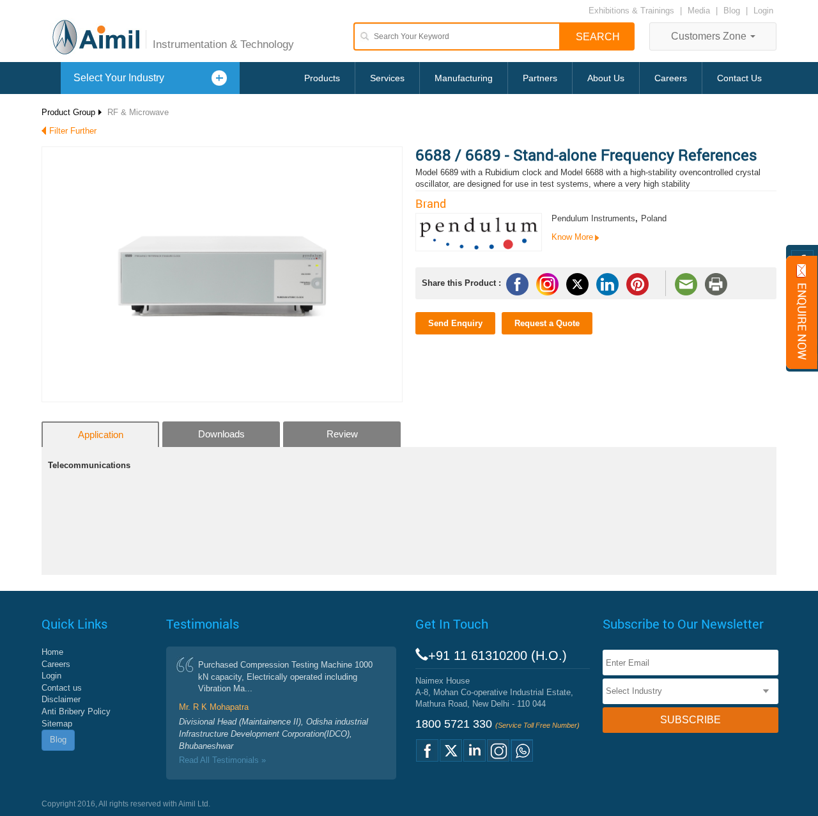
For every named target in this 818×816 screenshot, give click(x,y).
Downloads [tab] (221, 433)
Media (700, 10)
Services (387, 78)
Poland (654, 218)
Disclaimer (61, 699)
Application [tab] (100, 434)
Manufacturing (464, 78)
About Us (605, 78)
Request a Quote (547, 323)
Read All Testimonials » (222, 760)
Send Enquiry (455, 323)
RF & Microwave (138, 112)
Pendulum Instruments (593, 218)
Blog (731, 10)
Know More (572, 237)
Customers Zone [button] (710, 36)
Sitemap (57, 723)
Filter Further (72, 131)
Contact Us (739, 78)
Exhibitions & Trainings (631, 10)
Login (763, 10)
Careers (670, 78)
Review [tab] (342, 433)
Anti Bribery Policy (76, 711)
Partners (540, 78)
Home (52, 652)
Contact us (62, 688)
